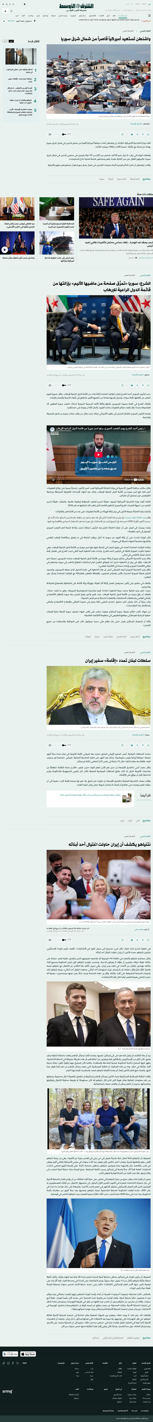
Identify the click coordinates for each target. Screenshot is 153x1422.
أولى (137, 820)
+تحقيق (119, 1402)
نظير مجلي (139, 929)
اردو (132, 4)
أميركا (110, 179)
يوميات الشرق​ (63, 16)
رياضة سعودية (132, 1395)
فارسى (127, 4)
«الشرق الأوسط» (136, 124)
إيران (122, 820)
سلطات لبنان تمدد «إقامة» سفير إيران (118, 661)
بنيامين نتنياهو (133, 1338)
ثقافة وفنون (92, 16)
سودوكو (76, 1398)
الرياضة (53, 16)
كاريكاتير (119, 1372)
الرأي (108, 16)
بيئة (77, 1376)
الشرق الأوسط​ (123, 16)
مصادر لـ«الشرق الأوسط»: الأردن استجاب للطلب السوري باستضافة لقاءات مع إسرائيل (19, 112)
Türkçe (137, 4)
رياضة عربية (132, 1398)
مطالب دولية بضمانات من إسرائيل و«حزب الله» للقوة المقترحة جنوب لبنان (90, 795)
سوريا (101, 179)
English (144, 4)
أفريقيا (134, 1380)
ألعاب (23, 16)
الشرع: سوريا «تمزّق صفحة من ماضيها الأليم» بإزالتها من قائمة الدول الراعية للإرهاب (109, 21)
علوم (77, 1372)
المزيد (17, 16)
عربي (149, 4)
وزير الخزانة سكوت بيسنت (135, 518)
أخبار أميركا (134, 179)
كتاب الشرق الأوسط (116, 1376)
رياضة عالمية (133, 1402)
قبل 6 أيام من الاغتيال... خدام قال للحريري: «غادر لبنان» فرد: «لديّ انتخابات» (19, 91)
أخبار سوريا (121, 179)
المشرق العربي (128, 31)
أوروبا (134, 1372)
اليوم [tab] (11, 41)
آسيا (135, 1376)
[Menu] (149, 16)
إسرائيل (95, 1338)
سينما (91, 1376)
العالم (114, 16)
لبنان (130, 820)
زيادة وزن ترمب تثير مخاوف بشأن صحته (19, 258)
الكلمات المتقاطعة (74, 1395)
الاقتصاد (101, 16)
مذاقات (148, 1395)
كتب (91, 1369)
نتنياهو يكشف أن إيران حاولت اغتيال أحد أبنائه (21, 101)
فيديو (38, 16)
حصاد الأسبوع (118, 1395)
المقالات (120, 1369)
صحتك (77, 1369)
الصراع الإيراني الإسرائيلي (113, 1338)
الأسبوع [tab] (6, 41)
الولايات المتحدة (132, 1369)
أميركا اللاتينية (132, 1383)
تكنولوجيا (73, 16)
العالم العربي (145, 31)
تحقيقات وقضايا (117, 1398)
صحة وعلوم (82, 16)
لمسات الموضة (147, 1402)
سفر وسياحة (147, 1398)
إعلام (91, 1380)
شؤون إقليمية (147, 1383)
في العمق (45, 16)
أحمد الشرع (121, 636)
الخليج (146, 1372)
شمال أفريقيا (144, 1376)
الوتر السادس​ (89, 1372)
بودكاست (30, 16)
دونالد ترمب (108, 636)
